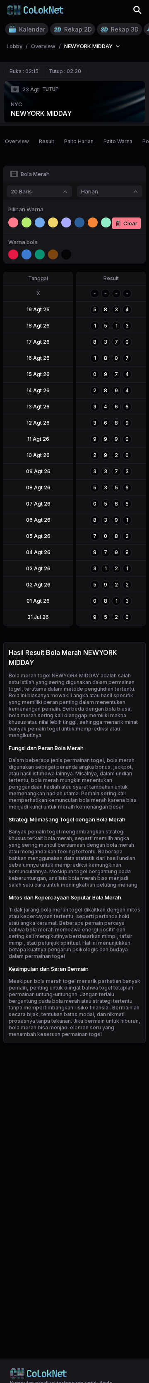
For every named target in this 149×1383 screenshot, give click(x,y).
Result (46, 141)
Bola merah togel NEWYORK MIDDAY (54, 675)
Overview (17, 141)
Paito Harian (79, 141)
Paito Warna (117, 141)
